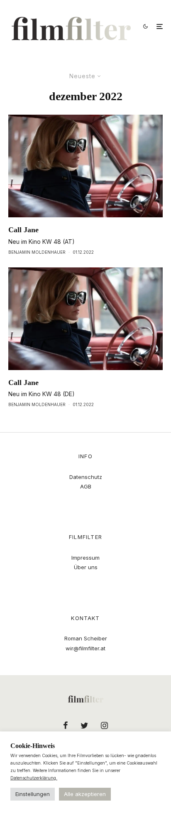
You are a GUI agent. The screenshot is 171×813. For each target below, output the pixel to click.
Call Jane (23, 230)
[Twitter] (84, 725)
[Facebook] (65, 725)
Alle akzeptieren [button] (85, 794)
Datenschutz (85, 477)
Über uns (86, 567)
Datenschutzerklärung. (33, 777)
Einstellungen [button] (32, 794)
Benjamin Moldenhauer (37, 252)
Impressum (85, 557)
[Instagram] (104, 725)
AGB (85, 486)
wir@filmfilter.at (85, 648)
